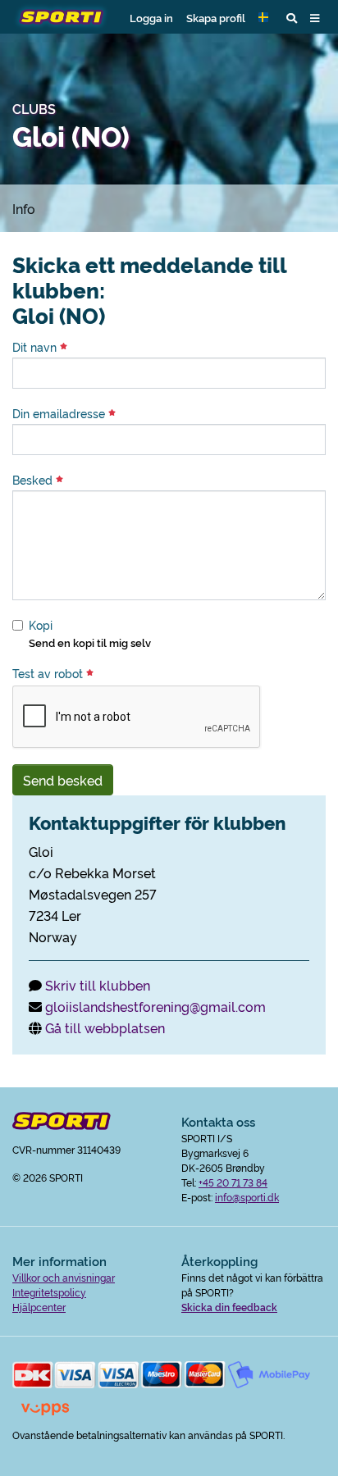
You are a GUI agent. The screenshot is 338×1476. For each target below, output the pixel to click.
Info (23, 208)
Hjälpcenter (39, 1307)
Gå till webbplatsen (105, 1027)
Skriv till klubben (97, 985)
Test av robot (49, 673)
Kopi (41, 625)
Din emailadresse (60, 413)
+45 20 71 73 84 (233, 1182)
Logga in (151, 17)
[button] (266, 17)
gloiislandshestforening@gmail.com (155, 1006)
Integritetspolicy (49, 1292)
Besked (34, 480)
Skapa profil (215, 17)
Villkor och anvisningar (63, 1277)
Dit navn (36, 347)
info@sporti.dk (247, 1197)
